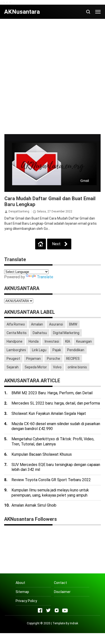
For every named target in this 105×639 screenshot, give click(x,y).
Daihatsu (40, 333)
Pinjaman (33, 358)
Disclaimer (62, 592)
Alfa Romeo (16, 324)
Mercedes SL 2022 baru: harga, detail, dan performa (55, 403)
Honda (34, 341)
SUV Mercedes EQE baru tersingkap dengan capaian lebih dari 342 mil (55, 467)
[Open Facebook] (40, 610)
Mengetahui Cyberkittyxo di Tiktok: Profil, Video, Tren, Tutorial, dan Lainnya (52, 441)
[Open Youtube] (65, 610)
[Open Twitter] (48, 610)
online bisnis (77, 367)
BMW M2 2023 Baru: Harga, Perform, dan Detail (52, 393)
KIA (67, 341)
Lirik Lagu (39, 350)
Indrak (74, 623)
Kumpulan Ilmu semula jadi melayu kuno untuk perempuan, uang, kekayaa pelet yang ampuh (50, 493)
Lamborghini (16, 350)
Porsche (53, 358)
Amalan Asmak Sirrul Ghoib (33, 505)
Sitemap (22, 592)
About (20, 583)
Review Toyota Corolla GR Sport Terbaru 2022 (51, 479)
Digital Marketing (66, 333)
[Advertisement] (52, 76)
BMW (73, 324)
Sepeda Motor (36, 367)
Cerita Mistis (17, 333)
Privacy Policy (26, 601)
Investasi (52, 341)
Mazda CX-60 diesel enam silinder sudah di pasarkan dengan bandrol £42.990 (55, 426)
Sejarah (13, 367)
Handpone (14, 341)
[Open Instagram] (57, 610)
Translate (45, 277)
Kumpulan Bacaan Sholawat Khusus (41, 454)
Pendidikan (75, 350)
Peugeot (13, 358)
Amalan (37, 324)
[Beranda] (40, 244)
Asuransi (56, 324)
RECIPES (73, 358)
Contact (60, 583)
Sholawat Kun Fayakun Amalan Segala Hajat (48, 413)
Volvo (57, 367)
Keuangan (84, 341)
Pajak (56, 350)
